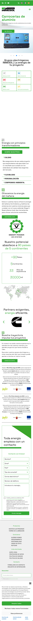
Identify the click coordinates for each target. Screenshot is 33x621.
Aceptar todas (16, 603)
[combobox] (16, 463)
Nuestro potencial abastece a (16, 245)
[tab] (9, 74)
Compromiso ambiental (14, 182)
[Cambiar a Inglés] (21, 3)
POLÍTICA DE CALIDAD (16, 558)
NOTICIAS (14, 545)
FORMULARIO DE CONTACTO (16, 565)
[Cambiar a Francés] (25, 3)
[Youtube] (8, 3)
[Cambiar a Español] (28, 3)
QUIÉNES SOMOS (16, 537)
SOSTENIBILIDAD (16, 541)
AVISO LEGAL (13, 552)
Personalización (11, 179)
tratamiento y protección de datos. (14, 499)
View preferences (16, 613)
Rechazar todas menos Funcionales (16, 608)
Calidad (7, 157)
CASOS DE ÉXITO (16, 543)
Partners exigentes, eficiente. (17, 311)
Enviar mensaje (16, 513)
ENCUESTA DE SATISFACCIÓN (16, 567)
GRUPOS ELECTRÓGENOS (16, 529)
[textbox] (15, 463)
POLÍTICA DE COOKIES (16, 556)
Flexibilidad (9, 175)
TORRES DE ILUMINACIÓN (16, 531)
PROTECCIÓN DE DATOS (16, 554)
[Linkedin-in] (2, 3)
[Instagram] (5, 3)
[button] (30, 583)
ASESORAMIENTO (16, 539)
